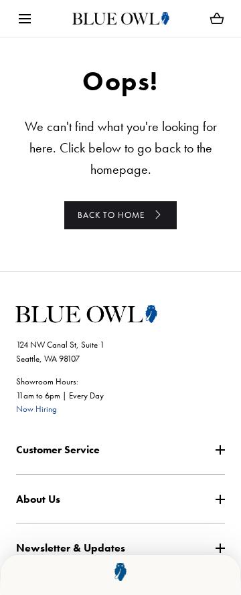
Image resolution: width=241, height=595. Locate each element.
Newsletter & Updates (70, 548)
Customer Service (58, 450)
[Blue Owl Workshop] (120, 18)
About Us (38, 499)
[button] (24, 18)
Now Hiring (36, 408)
